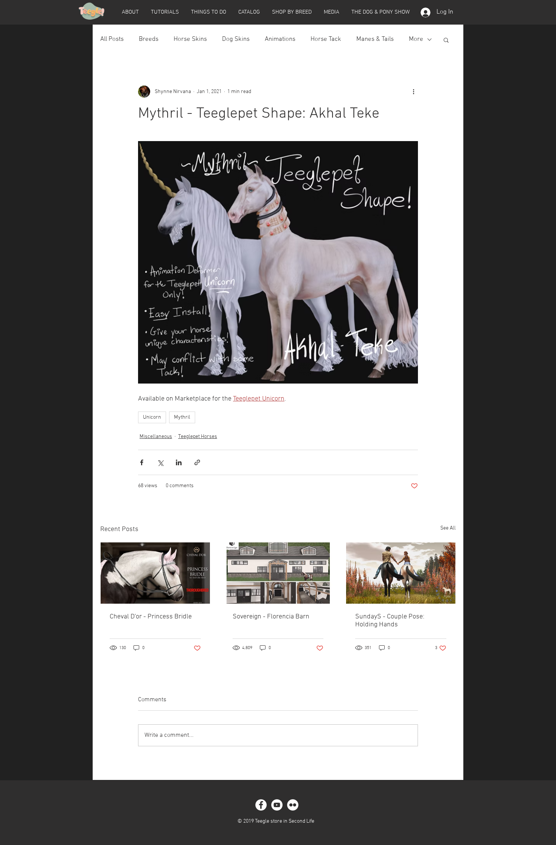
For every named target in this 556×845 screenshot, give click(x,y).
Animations (280, 39)
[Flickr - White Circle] (292, 805)
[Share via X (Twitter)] (160, 462)
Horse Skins (190, 39)
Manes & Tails (375, 39)
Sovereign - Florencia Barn (271, 617)
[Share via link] (197, 462)
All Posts (112, 39)
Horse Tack (326, 39)
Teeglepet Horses (197, 436)
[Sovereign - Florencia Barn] (278, 573)
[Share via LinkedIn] (178, 462)
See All (448, 528)
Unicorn (152, 417)
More (416, 39)
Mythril (182, 417)
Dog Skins (236, 39)
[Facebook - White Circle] (261, 805)
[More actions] (413, 91)
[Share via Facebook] (141, 462)
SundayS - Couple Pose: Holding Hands (389, 621)
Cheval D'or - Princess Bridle (151, 617)
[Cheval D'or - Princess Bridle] (155, 573)
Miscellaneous (156, 436)
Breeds (148, 39)
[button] (130, 12)
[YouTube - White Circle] (277, 805)
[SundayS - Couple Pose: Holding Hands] (400, 573)
